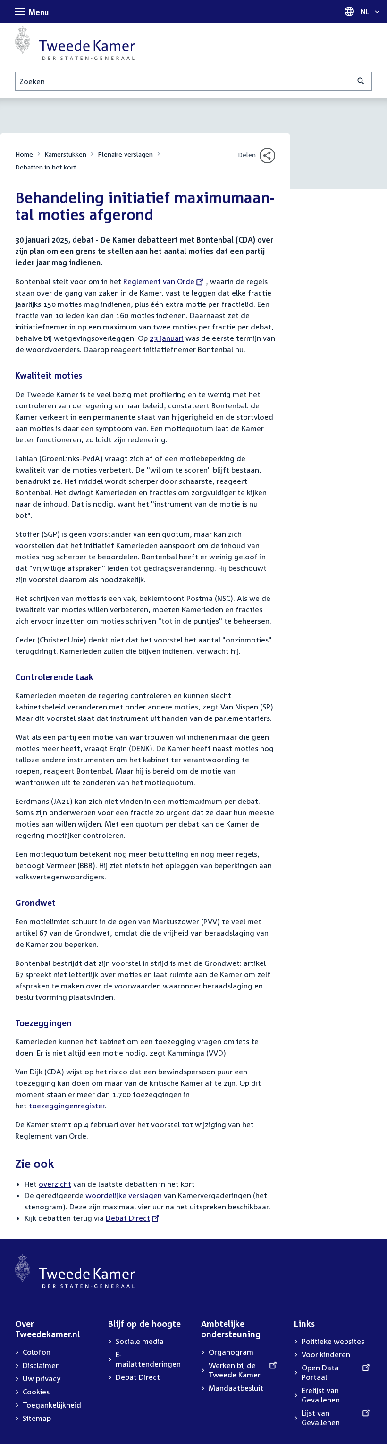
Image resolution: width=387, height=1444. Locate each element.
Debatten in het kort (45, 167)
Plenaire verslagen (125, 154)
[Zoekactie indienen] (361, 81)
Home (24, 154)
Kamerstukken (65, 154)
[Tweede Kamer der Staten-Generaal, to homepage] (75, 43)
